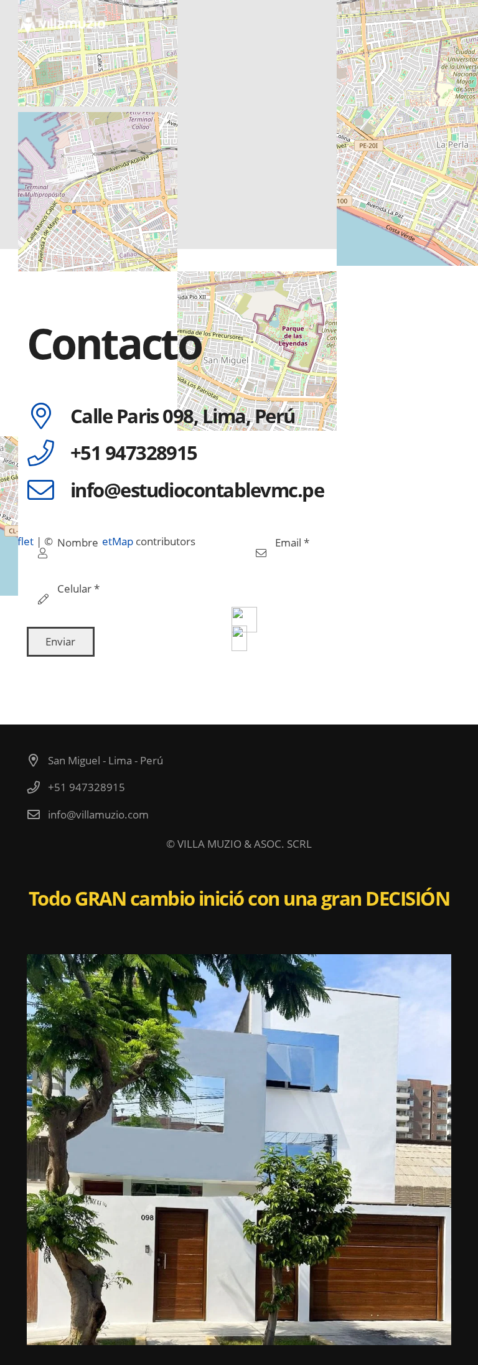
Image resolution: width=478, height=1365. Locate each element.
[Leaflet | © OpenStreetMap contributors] (239, 124)
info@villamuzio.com (98, 814)
